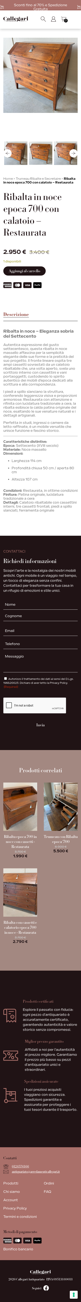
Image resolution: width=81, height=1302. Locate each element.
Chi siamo (11, 1192)
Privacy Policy (15, 1208)
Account (10, 1200)
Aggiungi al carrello (24, 270)
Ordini (49, 1183)
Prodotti (10, 1183)
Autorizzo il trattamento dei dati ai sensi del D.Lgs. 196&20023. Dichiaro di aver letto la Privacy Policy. (38, 683)
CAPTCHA (12, 694)
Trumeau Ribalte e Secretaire (38, 179)
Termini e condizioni (20, 1217)
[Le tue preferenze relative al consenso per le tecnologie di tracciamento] (74, 1295)
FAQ (47, 1192)
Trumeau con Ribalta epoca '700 (61, 839)
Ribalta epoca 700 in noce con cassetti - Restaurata (20, 841)
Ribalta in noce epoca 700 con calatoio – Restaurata (39, 180)
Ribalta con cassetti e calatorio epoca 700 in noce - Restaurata (20, 927)
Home (8, 179)
